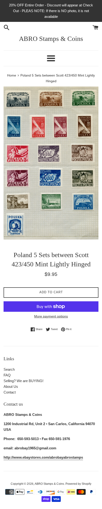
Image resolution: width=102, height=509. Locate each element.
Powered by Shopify (78, 483)
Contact (10, 392)
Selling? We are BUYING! (23, 381)
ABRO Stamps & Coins (51, 38)
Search (9, 369)
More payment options (51, 316)
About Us (11, 386)
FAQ (7, 375)
